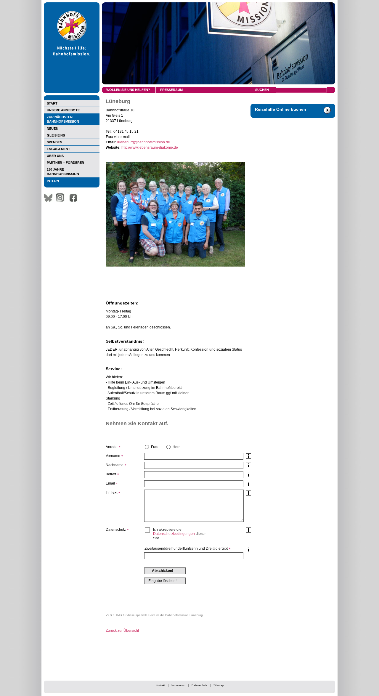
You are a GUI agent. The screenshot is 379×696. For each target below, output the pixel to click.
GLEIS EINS (56, 135)
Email (110, 483)
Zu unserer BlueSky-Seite (50, 197)
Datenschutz (199, 685)
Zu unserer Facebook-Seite (75, 197)
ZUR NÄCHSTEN (63, 119)
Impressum (178, 685)
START (52, 103)
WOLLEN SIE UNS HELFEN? (128, 90)
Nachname (114, 465)
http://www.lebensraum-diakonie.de (149, 147)
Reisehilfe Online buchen (280, 109)
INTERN (53, 181)
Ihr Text (111, 492)
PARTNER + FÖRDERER (65, 162)
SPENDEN (54, 142)
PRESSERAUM (171, 90)
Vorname (113, 456)
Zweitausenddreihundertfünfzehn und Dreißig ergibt (186, 548)
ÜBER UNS (55, 156)
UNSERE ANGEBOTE (63, 110)
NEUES (52, 128)
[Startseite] (71, 92)
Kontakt (160, 685)
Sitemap (218, 685)
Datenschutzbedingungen (174, 534)
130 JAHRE (63, 172)
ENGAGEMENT (58, 149)
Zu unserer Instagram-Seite (62, 197)
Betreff (111, 474)
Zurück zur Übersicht (122, 630)
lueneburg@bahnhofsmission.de (143, 142)
